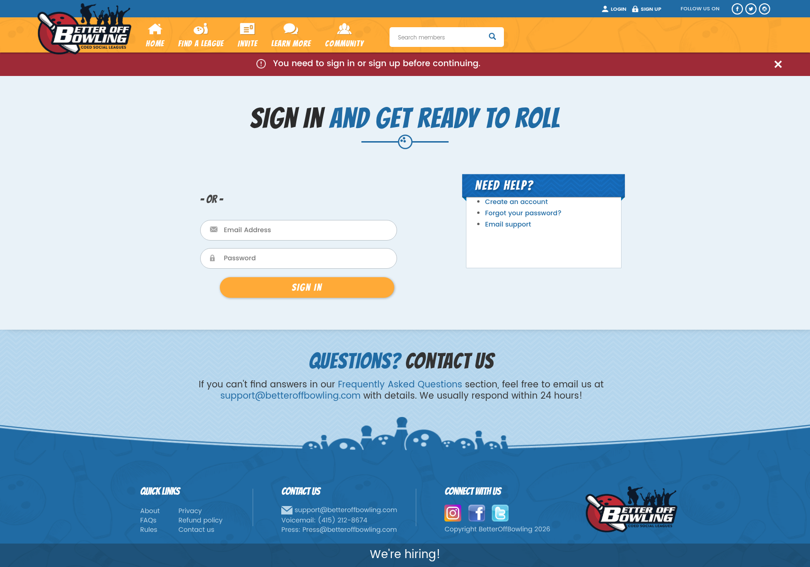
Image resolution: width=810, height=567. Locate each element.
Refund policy (201, 520)
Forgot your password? (523, 213)
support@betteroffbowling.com (290, 396)
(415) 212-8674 (343, 520)
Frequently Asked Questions (400, 385)
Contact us (197, 530)
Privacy (190, 511)
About (150, 511)
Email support (508, 224)
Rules (149, 530)
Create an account (516, 202)
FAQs (148, 520)
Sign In (307, 287)
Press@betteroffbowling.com (349, 530)
